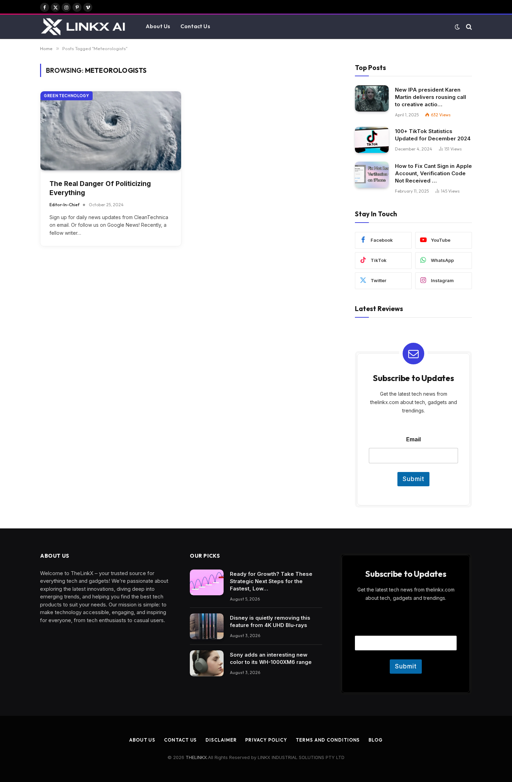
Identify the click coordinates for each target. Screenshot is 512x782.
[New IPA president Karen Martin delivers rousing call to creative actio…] (372, 98)
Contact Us (195, 26)
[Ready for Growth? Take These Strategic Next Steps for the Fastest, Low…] (207, 583)
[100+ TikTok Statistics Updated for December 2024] (372, 140)
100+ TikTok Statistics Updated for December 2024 (433, 135)
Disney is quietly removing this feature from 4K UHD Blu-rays (270, 621)
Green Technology (66, 95)
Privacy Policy (266, 740)
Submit (413, 478)
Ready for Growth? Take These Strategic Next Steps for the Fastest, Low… (271, 581)
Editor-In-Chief (64, 204)
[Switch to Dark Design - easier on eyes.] (457, 27)
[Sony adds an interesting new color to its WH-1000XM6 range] (207, 663)
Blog (376, 740)
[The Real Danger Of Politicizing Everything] (110, 130)
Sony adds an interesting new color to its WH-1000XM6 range (271, 658)
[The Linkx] (84, 27)
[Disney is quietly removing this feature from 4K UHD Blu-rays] (207, 626)
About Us (158, 26)
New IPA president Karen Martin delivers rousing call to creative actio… (430, 97)
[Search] (468, 26)
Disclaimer (220, 740)
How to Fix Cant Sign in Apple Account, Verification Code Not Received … (433, 173)
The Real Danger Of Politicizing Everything (100, 188)
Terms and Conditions (328, 740)
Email (413, 439)
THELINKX (196, 757)
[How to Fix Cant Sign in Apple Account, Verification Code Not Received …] (372, 175)
